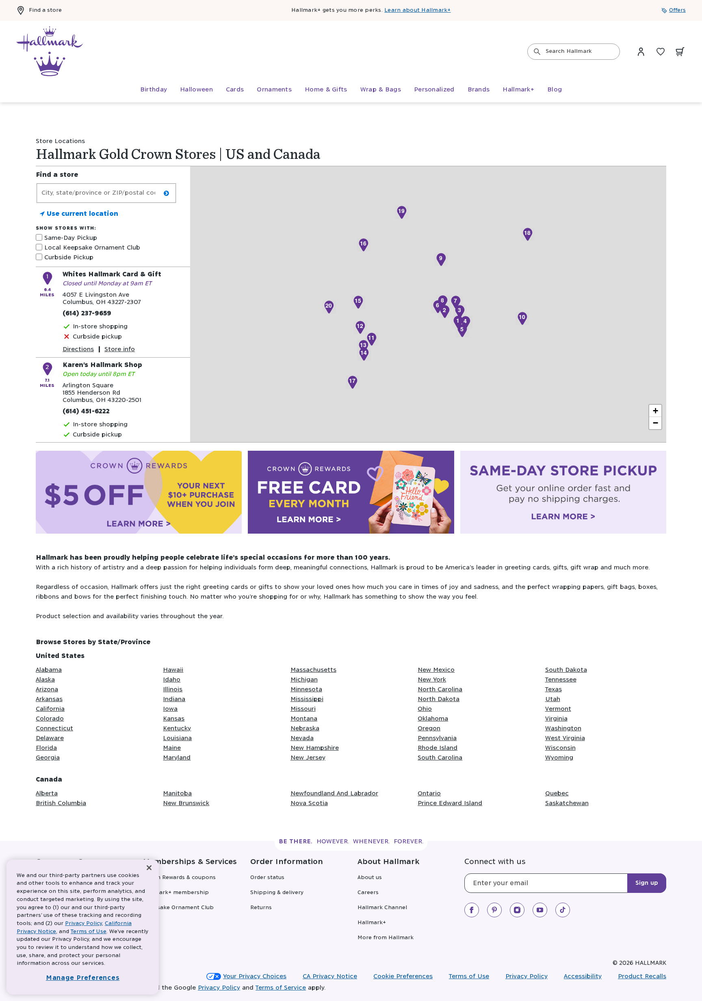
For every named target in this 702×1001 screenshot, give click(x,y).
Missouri (303, 709)
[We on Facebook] (471, 910)
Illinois (172, 689)
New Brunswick (186, 803)
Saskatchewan (567, 803)
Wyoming (559, 758)
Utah (552, 699)
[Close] (149, 868)
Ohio (425, 709)
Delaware (50, 738)
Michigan (304, 680)
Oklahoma (433, 719)
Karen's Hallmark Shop (102, 365)
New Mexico (436, 670)
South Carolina (440, 758)
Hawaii (173, 670)
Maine (172, 748)
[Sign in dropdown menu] (641, 51)
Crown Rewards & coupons (179, 877)
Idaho (171, 680)
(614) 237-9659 (87, 314)
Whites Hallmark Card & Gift (112, 274)
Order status (267, 877)
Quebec (557, 793)
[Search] (537, 51)
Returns (261, 907)
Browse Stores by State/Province (93, 642)
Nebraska (304, 728)
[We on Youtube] (540, 910)
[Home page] (49, 51)
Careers (368, 892)
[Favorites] (660, 51)
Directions (78, 349)
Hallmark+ (372, 922)
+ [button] (655, 411)
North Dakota (438, 699)
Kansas (173, 719)
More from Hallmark (386, 937)
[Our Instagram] (517, 910)
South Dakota (566, 670)
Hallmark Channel (382, 907)
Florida (46, 748)
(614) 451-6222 (86, 411)
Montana (303, 719)
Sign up (646, 883)
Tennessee (560, 680)
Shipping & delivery (276, 892)
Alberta (47, 793)
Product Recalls (642, 976)
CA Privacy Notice (330, 976)
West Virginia (565, 738)
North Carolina (440, 689)
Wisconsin (560, 748)
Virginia (556, 719)
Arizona (47, 689)
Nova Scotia (309, 803)
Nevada (302, 738)
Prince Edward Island (450, 803)
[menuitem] (153, 89)
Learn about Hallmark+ (417, 10)
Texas (553, 689)
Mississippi (306, 699)
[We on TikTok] (562, 910)
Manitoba (177, 793)
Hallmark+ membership (176, 892)
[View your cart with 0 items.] (680, 51)
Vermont (558, 709)
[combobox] (573, 51)
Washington (563, 728)
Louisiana (177, 738)
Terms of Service (281, 988)
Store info (119, 349)
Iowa (170, 709)
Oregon (429, 728)
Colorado (50, 719)
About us (370, 877)
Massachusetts (313, 670)
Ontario (429, 793)
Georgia (48, 758)
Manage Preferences (83, 978)
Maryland (177, 758)
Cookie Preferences (403, 976)
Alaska (45, 680)
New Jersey (307, 758)
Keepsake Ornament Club (178, 907)
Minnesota (306, 689)
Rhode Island (437, 748)
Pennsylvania (437, 738)
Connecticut (54, 728)
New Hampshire (314, 748)
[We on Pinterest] (494, 910)
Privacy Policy (526, 976)
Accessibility (583, 976)
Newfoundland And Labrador (334, 793)
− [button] (655, 423)
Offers (677, 10)
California (50, 709)
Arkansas (49, 699)
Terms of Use (469, 976)
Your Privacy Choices (254, 976)
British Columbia (61, 803)
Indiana (174, 699)
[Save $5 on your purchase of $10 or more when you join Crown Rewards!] (139, 494)
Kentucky (177, 728)
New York (432, 680)
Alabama (49, 670)
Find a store (45, 10)
